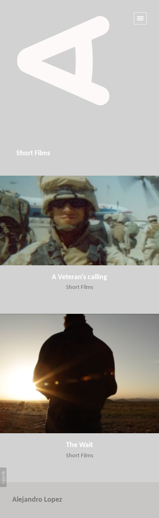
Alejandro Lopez (37, 500)
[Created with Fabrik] (3, 477)
